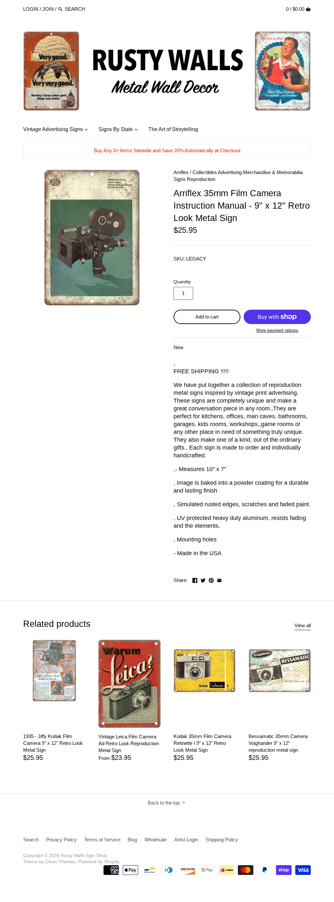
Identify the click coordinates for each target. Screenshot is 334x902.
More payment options (277, 330)
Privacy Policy (61, 839)
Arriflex (181, 172)
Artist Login (186, 839)
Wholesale (155, 839)
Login (30, 9)
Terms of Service (102, 839)
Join (48, 9)
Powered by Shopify (98, 861)
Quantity (182, 281)
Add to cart (207, 316)
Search (30, 839)
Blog (132, 839)
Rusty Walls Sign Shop (84, 855)
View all (303, 625)
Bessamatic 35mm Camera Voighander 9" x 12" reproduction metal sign (278, 743)
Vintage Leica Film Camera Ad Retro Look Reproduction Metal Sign (129, 743)
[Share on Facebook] (194, 579)
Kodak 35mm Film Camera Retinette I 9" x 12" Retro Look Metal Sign (202, 743)
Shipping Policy (221, 839)
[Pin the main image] (211, 579)
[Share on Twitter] (203, 579)
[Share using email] (219, 579)
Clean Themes (60, 861)
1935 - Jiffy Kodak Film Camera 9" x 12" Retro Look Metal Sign (53, 743)
